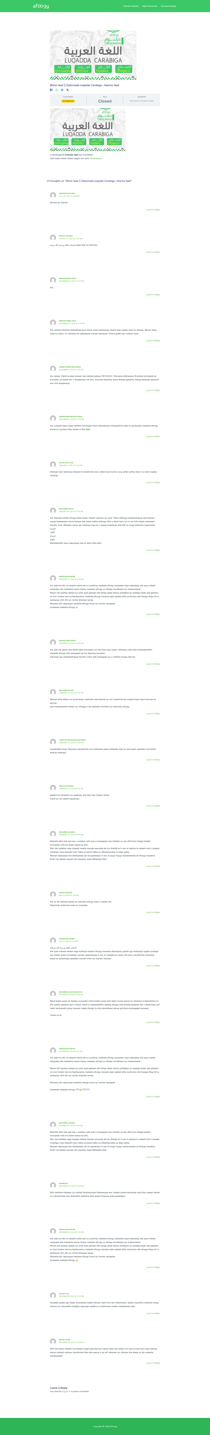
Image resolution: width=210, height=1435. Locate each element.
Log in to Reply (153, 209)
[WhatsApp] (56, 89)
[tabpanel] (105, 134)
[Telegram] (62, 89)
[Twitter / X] (67, 89)
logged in (66, 1391)
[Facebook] (51, 89)
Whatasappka (96, 158)
